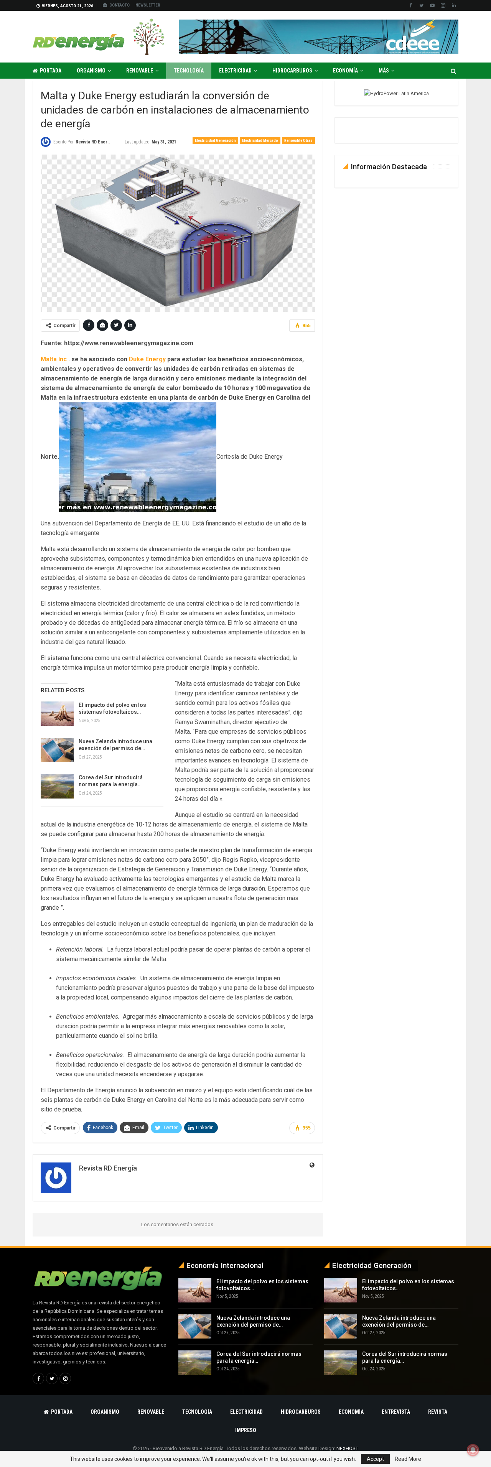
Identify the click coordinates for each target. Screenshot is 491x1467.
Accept (375, 1459)
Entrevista (396, 1412)
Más (384, 71)
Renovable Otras (298, 140)
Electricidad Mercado (260, 140)
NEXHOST (347, 1448)
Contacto (119, 5)
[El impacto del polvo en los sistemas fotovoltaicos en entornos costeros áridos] (57, 713)
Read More (408, 1459)
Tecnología (189, 71)
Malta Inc (54, 359)
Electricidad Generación (215, 140)
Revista (437, 1412)
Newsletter (147, 5)
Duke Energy (147, 359)
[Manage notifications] (473, 1450)
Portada (50, 71)
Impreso (245, 1430)
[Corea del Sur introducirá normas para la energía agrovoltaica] (57, 786)
